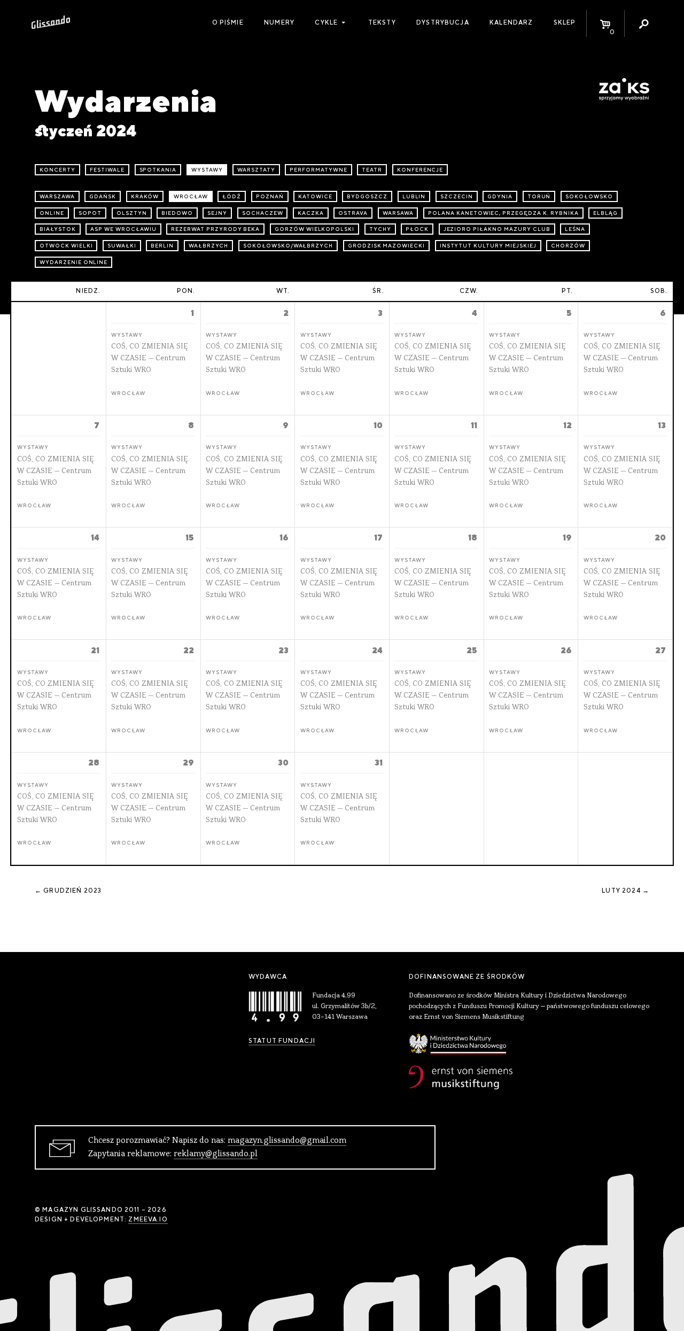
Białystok (58, 229)
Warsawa (398, 213)
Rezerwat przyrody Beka (215, 229)
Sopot (90, 213)
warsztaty (256, 170)
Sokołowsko (589, 196)
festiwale (107, 170)
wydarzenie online (73, 262)
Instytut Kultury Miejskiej (488, 246)
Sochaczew (262, 213)
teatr (372, 170)
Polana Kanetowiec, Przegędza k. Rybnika (503, 213)
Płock (417, 229)
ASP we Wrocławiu (123, 229)
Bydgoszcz (367, 196)
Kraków (145, 196)
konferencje (420, 170)
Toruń (539, 196)
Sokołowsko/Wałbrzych (288, 246)
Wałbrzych (209, 246)
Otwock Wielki (66, 246)
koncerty (57, 170)
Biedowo (177, 213)
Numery (279, 22)
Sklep (565, 22)
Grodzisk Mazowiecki (386, 246)
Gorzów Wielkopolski (314, 229)
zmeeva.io (147, 1219)
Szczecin (456, 196)
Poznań (270, 196)
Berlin (162, 246)
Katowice (315, 196)
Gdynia (499, 196)
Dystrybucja (442, 22)
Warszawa (57, 196)
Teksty (382, 22)
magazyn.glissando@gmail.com (287, 1140)
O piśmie (228, 22)
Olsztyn (131, 213)
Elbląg (605, 213)
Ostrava (353, 213)
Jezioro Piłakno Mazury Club (497, 229)
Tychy (380, 229)
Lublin (414, 196)
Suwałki (121, 246)
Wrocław (191, 196)
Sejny (217, 213)
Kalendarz (511, 22)
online (52, 213)
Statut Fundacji (281, 1040)
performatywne (318, 170)
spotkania (158, 170)
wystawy (207, 170)
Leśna (575, 229)
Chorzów (568, 246)
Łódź (231, 196)
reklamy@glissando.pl (216, 1154)
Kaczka (311, 213)
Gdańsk (102, 196)
